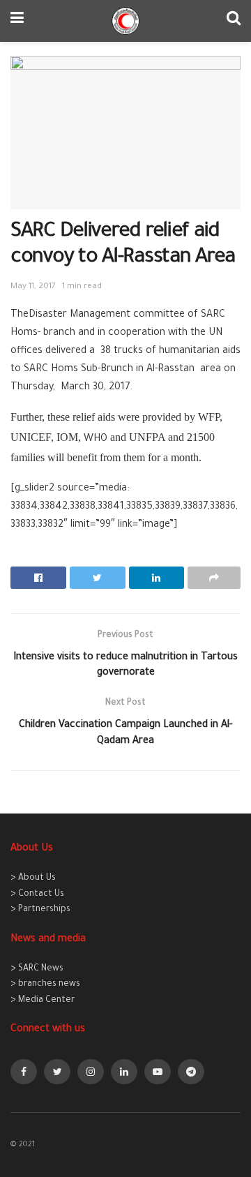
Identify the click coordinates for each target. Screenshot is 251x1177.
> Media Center (42, 1000)
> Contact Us (37, 894)
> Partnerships (40, 910)
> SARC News (36, 969)
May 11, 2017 (33, 287)
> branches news (45, 984)
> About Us (33, 878)
